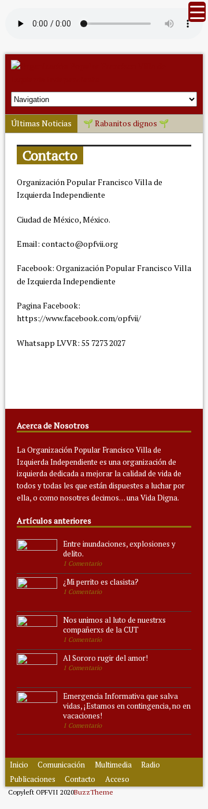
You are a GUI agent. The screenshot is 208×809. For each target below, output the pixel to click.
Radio (150, 764)
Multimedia (113, 764)
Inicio (19, 764)
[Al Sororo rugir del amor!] (37, 677)
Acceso (117, 779)
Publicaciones (32, 779)
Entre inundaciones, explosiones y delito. (119, 549)
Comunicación (61, 764)
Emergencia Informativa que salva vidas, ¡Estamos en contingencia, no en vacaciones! (127, 706)
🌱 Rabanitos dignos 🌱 (126, 123)
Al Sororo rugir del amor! (105, 658)
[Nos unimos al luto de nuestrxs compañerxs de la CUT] (37, 639)
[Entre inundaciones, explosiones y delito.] (37, 563)
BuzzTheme (93, 792)
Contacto (80, 779)
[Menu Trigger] (197, 12)
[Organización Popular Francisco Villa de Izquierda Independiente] (104, 79)
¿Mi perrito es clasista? (101, 582)
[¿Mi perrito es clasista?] (37, 601)
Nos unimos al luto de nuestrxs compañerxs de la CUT (114, 625)
